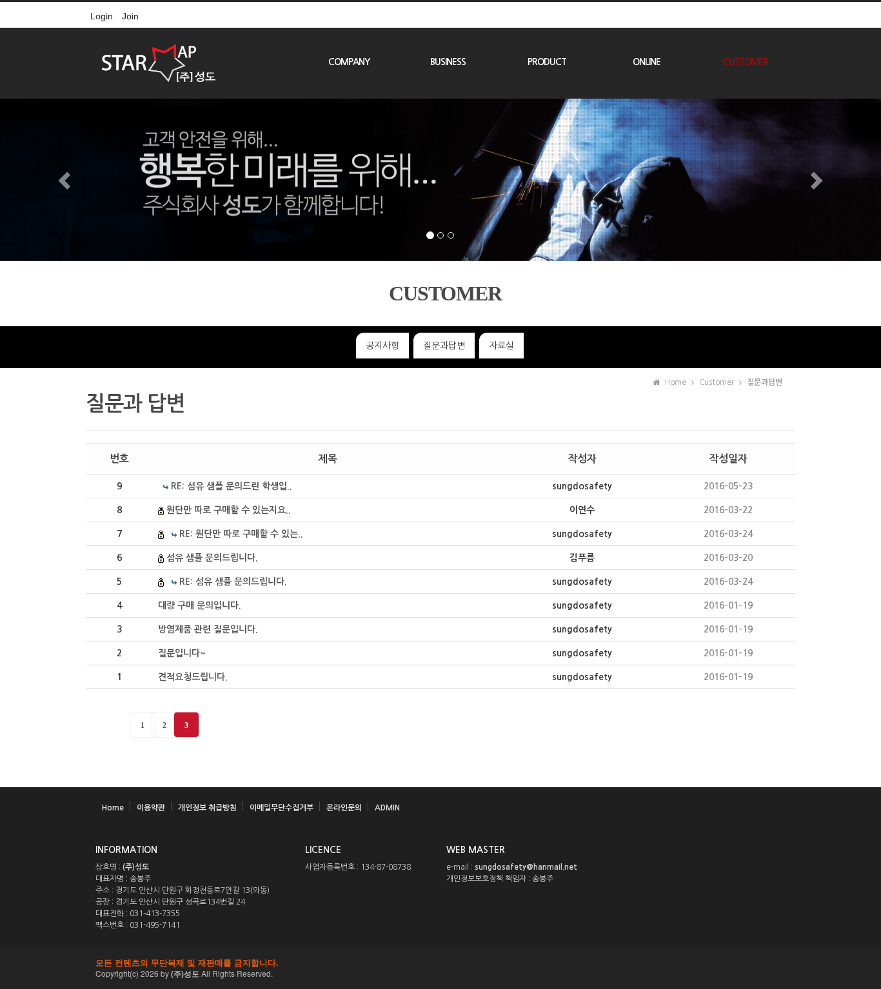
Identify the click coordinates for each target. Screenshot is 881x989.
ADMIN (387, 808)
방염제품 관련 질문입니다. (208, 629)
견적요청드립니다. (193, 676)
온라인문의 (344, 808)
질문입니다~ (182, 653)
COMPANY (349, 61)
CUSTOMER (745, 61)
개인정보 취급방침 (207, 808)
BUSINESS (448, 61)
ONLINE (646, 61)
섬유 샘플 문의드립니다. (212, 557)
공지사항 (382, 345)
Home (113, 808)
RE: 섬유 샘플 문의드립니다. (233, 581)
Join (130, 16)
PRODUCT (547, 61)
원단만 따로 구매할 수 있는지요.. (228, 509)
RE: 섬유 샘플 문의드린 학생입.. (231, 486)
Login (101, 16)
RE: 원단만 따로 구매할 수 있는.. (241, 533)
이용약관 (151, 808)
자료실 (501, 345)
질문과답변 (444, 345)
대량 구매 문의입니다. (199, 605)
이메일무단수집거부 (281, 808)
